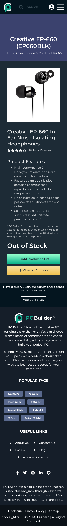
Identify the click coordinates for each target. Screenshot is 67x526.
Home (9, 53)
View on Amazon (35, 270)
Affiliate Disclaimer (35, 457)
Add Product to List (34, 259)
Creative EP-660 (50, 53)
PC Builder (39, 517)
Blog (42, 450)
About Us (21, 443)
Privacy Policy (34, 511)
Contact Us (46, 443)
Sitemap (53, 511)
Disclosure (15, 511)
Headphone (26, 53)
